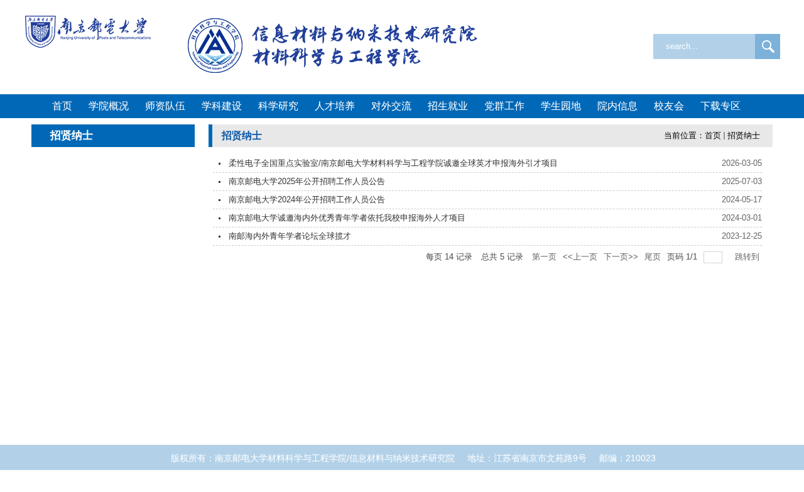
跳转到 (748, 256)
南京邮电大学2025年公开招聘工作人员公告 (307, 181)
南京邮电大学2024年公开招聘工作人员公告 (307, 199)
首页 (713, 135)
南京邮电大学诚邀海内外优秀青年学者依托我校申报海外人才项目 (347, 217)
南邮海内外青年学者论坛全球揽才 (290, 236)
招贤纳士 (743, 135)
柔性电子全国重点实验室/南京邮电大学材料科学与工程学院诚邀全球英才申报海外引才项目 (393, 163)
